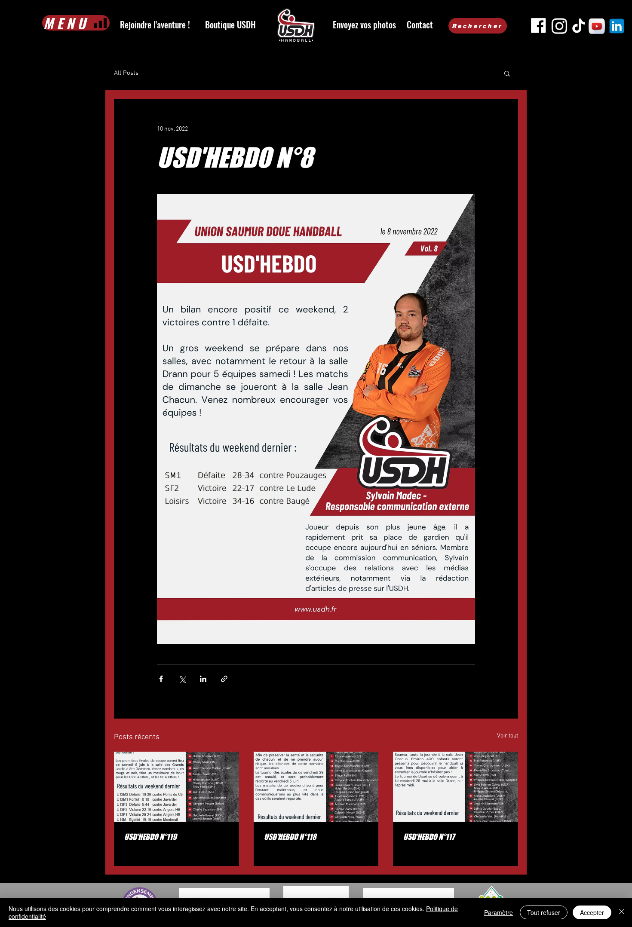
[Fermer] (622, 912)
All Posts (126, 73)
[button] (507, 73)
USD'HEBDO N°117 (428, 836)
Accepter (592, 912)
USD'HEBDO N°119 (150, 836)
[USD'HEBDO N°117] (455, 787)
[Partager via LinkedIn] (203, 679)
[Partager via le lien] (224, 679)
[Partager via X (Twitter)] (182, 679)
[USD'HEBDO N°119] (176, 787)
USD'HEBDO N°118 (290, 836)
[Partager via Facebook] (161, 679)
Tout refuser (543, 912)
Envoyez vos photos (364, 24)
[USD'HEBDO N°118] (316, 787)
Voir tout (507, 736)
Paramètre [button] (498, 912)
